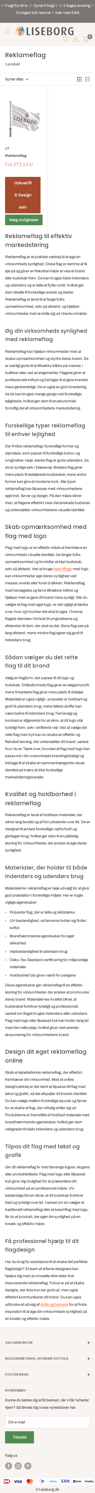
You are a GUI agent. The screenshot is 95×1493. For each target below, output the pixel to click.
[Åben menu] (7, 31)
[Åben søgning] (65, 39)
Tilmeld (19, 1437)
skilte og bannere (54, 1304)
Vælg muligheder (24, 220)
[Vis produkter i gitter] (79, 79)
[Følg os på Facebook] (8, 1465)
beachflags (62, 569)
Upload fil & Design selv (23, 195)
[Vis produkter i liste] (87, 79)
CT (7, 149)
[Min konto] (75, 39)
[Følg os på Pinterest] (27, 1465)
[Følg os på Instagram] (18, 1465)
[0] (86, 39)
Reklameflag (16, 156)
